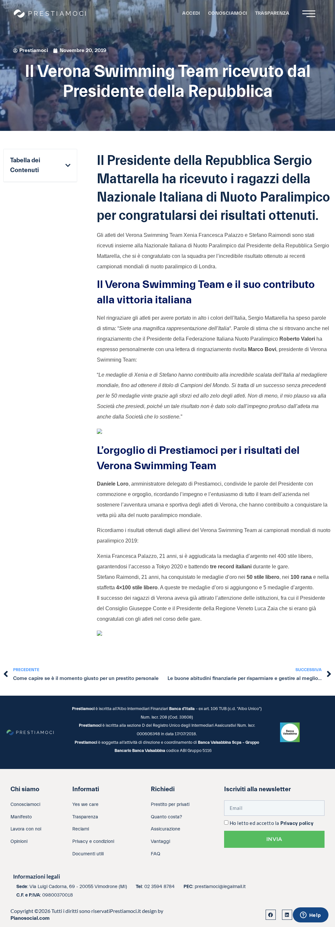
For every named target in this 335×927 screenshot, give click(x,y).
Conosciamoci (227, 13)
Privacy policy (296, 823)
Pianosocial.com (30, 918)
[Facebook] (271, 915)
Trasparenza (272, 13)
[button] (67, 166)
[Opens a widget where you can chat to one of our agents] (310, 915)
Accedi (191, 13)
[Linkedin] (287, 915)
